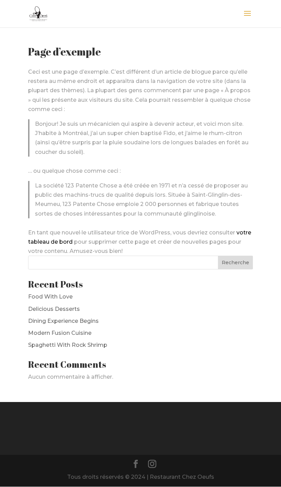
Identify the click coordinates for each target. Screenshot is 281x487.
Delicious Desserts (54, 309)
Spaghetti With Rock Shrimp (67, 345)
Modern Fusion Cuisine (59, 333)
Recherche (235, 262)
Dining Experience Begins (63, 321)
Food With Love (50, 296)
